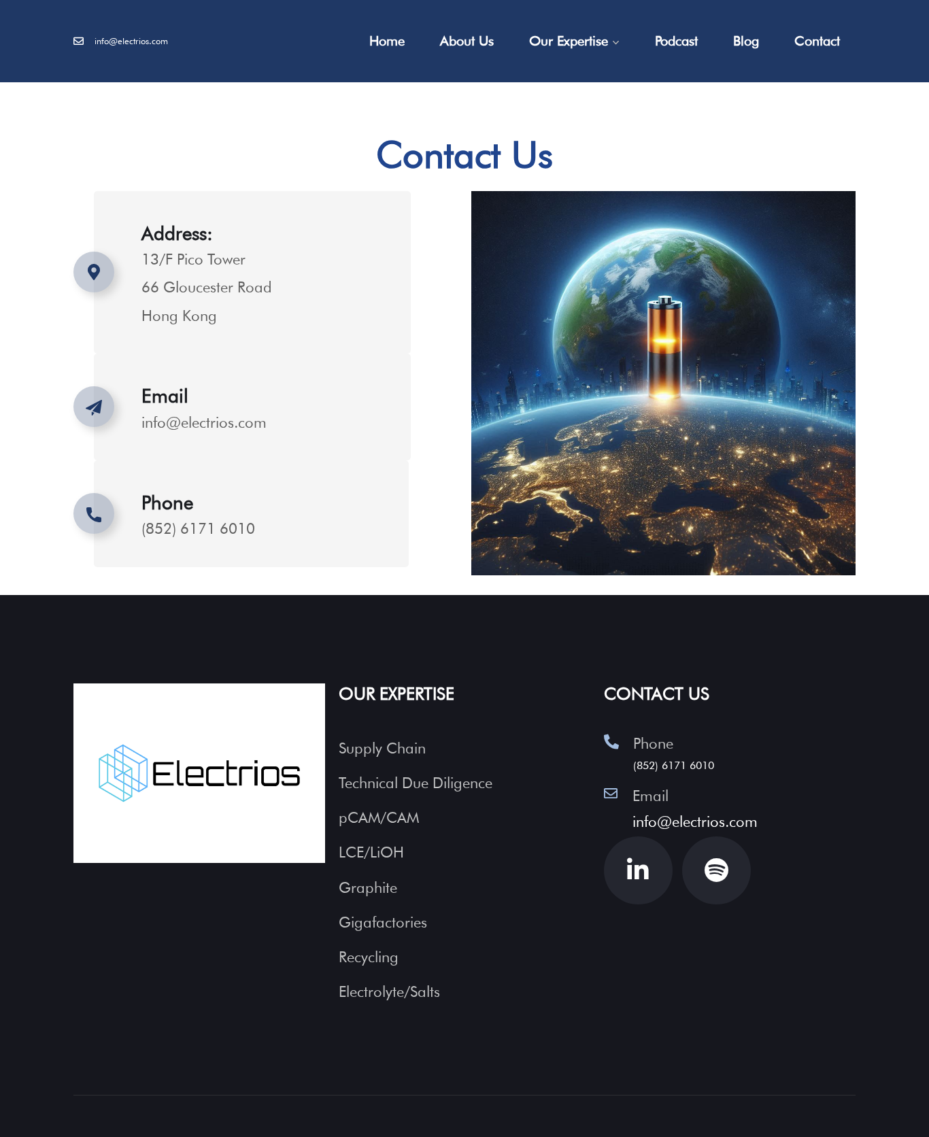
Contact (817, 41)
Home (387, 41)
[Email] (611, 793)
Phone (653, 743)
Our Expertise (568, 41)
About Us (467, 41)
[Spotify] (716, 870)
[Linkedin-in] (638, 870)
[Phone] (611, 741)
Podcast (676, 41)
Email (164, 395)
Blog (746, 41)
